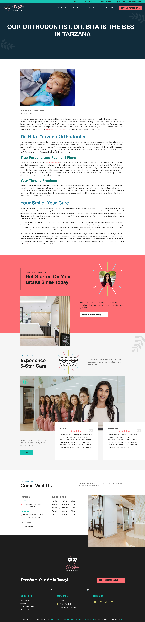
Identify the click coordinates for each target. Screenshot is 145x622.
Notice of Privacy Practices (73, 619)
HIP (121, 619)
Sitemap (52, 619)
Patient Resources (94, 8)
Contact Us (110, 8)
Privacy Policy (60, 619)
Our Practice (62, 8)
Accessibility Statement (88, 619)
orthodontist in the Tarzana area (57, 129)
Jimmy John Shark (52, 162)
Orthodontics (77, 8)
